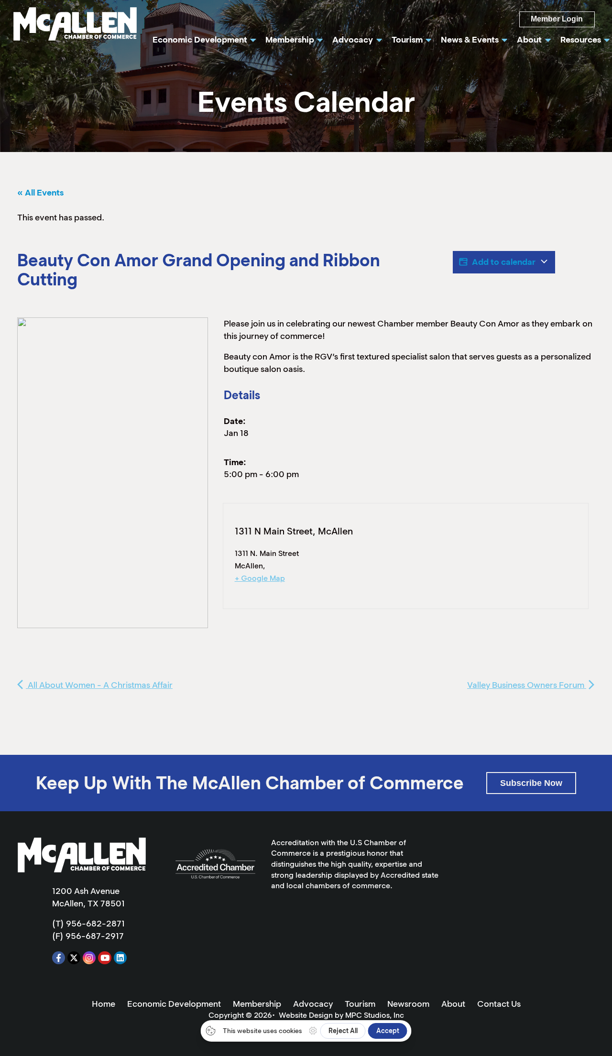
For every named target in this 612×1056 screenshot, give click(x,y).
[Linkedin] (120, 957)
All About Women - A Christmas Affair (99, 685)
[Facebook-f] (58, 957)
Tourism (360, 1004)
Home (103, 1004)
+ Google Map (260, 578)
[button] (531, 783)
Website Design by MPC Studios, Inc (341, 1015)
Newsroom (408, 1004)
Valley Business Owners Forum (526, 685)
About (453, 1004)
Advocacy (313, 1004)
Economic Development (174, 1004)
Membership (257, 1004)
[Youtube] (104, 957)
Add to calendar (504, 262)
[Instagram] (89, 957)
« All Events (40, 192)
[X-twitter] (73, 957)
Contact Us (499, 1004)
